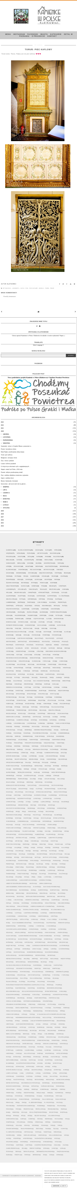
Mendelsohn (39, 955)
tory (59, 1125)
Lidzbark (25, 949)
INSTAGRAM (19, 34)
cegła (27, 749)
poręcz (17, 628)
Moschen (41, 805)
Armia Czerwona (44, 883)
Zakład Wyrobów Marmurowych (41, 1020)
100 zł (26, 877)
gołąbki (17, 847)
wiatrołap (9, 1135)
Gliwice (34, 609)
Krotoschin (10, 641)
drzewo (25, 844)
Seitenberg (46, 821)
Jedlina (8, 932)
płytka (58, 615)
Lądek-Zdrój (45, 801)
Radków (9, 988)
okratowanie (28, 1092)
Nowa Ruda (10, 730)
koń (53, 1066)
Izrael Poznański (59, 792)
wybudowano (34, 1141)
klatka (66, 632)
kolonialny (10, 674)
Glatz (48, 618)
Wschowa (39, 645)
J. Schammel (50, 926)
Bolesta (19, 896)
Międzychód (65, 958)
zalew (65, 1145)
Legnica (37, 579)
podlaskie (33, 860)
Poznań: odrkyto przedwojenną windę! (12, 472)
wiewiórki (60, 867)
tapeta (27, 667)
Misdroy (51, 690)
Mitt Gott (43, 958)
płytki (17, 576)
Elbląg (54, 684)
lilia (40, 756)
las (21, 1073)
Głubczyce (61, 788)
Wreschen (55, 667)
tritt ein (39, 1128)
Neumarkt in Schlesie (23, 968)
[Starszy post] (75, 311)
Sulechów (9, 700)
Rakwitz (30, 988)
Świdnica (18, 618)
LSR (27, 945)
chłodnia (21, 1037)
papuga (58, 1096)
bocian (41, 1030)
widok (51, 867)
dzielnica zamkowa (49, 1043)
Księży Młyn (10, 945)
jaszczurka (54, 1057)
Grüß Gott (23, 919)
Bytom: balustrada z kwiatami (9, 481)
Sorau (8, 615)
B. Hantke (36, 886)
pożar (18, 1109)
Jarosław (9, 654)
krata (35, 851)
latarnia (29, 1073)
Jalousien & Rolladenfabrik (15, 929)
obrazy (8, 628)
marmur (30, 854)
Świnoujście (22, 779)
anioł (45, 1024)
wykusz (57, 1141)
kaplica (31, 1060)
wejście (33, 707)
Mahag (55, 801)
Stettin (57, 573)
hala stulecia (28, 1053)
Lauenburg (30, 723)
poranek (9, 1109)
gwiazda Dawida (11, 752)
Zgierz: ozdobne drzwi (7, 478)
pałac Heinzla (47, 1099)
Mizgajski (53, 958)
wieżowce (9, 870)
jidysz (39, 752)
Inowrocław (22, 622)
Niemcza (46, 968)
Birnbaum (19, 893)
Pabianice (31, 811)
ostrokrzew (29, 1096)
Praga (21, 697)
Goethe (31, 916)
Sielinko (20, 998)
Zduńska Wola (21, 837)
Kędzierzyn (10, 798)
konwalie (29, 1066)
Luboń (53, 949)
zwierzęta (9, 710)
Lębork (49, 723)
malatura (20, 664)
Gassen (43, 913)
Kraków (28, 566)
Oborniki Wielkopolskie (42, 730)
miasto (8, 759)
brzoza (25, 1034)
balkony (9, 671)
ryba (7, 1115)
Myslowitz (19, 694)
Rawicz (17, 818)
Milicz (32, 805)
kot (26, 648)
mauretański (41, 854)
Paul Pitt (23, 978)
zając (40, 775)
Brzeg (66, 648)
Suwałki (9, 1007)
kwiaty (20, 556)
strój (47, 1122)
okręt (49, 1092)
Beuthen (24, 582)
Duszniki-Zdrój (36, 903)
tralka (42, 589)
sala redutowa (53, 1115)
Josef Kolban (49, 932)
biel (64, 1027)
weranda (57, 1132)
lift (54, 1073)
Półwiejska (47, 815)
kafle (23, 288)
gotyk (8, 847)
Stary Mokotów (39, 998)
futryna (9, 1050)
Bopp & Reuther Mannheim (34, 896)
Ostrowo (55, 641)
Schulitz (35, 994)
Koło (65, 939)
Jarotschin (26, 795)
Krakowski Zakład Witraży (15, 632)
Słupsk (57, 599)
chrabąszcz (10, 1037)
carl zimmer (48, 1034)
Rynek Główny (58, 818)
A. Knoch (47, 877)
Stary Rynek (39, 736)
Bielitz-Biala (53, 589)
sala (7, 769)
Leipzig (8, 949)
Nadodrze (36, 965)
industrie (26, 1057)
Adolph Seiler (49, 779)
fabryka (9, 703)
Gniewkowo (22, 916)
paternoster (22, 860)
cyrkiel (25, 671)
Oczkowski (9, 975)
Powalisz (50, 981)
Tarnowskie (44, 739)
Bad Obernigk (10, 890)
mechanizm (38, 1079)
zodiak (45, 1148)
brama (66, 573)
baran (49, 1027)
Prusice (26, 815)
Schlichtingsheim (12, 994)
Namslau (47, 965)
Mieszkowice (22, 805)
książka (47, 1070)
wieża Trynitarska (57, 772)
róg (22, 1115)
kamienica (9, 550)
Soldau (8, 824)
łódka (55, 775)
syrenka (9, 1125)
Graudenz (54, 609)
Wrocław (47, 560)
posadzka (9, 556)
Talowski (56, 1007)
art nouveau (7, 288)
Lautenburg (63, 945)
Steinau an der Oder (13, 1001)
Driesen (37, 684)
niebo (26, 1089)
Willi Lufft (46, 1017)
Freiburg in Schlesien (13, 687)
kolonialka (54, 671)
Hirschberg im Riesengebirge (55, 651)
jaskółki (64, 645)
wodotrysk (27, 1138)
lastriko (32, 756)
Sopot (41, 599)
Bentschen (32, 710)
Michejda (51, 955)
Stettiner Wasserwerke (31, 1001)
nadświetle (49, 674)
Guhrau (33, 919)
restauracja (20, 864)
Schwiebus (45, 994)
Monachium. (20, 962)
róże (29, 1115)
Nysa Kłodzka (37, 971)
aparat (60, 1024)
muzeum (39, 674)
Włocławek (41, 625)
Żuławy (41, 873)
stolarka (21, 589)
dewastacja (50, 1037)
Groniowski (46, 687)
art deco (18, 841)
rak (7, 1112)
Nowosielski (24, 971)
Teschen (29, 645)
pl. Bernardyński (34, 1102)
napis (38, 556)
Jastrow (51, 929)
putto (16, 677)
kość (26, 1070)
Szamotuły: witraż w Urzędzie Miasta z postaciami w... (16, 446)
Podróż (55, 654)
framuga (58, 844)
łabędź (41, 870)
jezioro (55, 847)
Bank (32, 890)
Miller (26, 958)
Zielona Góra (10, 599)
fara (49, 844)
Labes (8, 723)
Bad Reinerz (23, 890)
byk (39, 1034)
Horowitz (21, 926)
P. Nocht (55, 975)
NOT (50, 962)
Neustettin (54, 726)
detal (29, 556)
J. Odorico (39, 926)
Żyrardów (51, 873)
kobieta (34, 586)
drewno (38, 566)
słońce (51, 648)
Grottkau (36, 716)
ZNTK (16, 1020)
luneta (28, 1076)
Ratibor (8, 818)
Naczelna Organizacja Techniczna (17, 965)
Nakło (8, 726)
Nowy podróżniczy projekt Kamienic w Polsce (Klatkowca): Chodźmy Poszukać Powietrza (38, 377)
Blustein (61, 893)
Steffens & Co (53, 998)
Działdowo (22, 788)
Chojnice (31, 713)
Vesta (31, 1014)
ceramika (34, 841)
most (16, 857)
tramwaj (43, 677)
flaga (48, 1047)
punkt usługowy (12, 766)
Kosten (57, 939)
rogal (23, 1112)
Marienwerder (30, 690)
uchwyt (63, 1128)
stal (66, 1119)
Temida (65, 1007)
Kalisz (51, 602)
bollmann (51, 1030)
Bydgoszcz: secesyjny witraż (9, 458)
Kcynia (56, 935)
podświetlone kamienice (25, 1105)
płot (63, 605)
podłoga (43, 582)
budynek (47, 632)
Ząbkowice (41, 837)
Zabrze (51, 625)
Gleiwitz (24, 609)
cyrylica (46, 661)
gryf (36, 605)
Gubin (64, 687)
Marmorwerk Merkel (34, 952)
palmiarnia (48, 1096)
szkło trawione (11, 586)
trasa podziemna (26, 1128)
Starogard (51, 824)
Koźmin (61, 720)
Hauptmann (50, 922)
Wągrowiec (50, 834)
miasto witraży (20, 759)
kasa (39, 1060)
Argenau (32, 883)
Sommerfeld (27, 736)
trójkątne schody (24, 772)
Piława (55, 978)
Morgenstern (32, 962)
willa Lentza (20, 870)
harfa (39, 1053)
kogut (63, 752)
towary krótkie (11, 1128)
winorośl (9, 775)
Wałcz (47, 831)
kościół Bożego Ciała (13, 1070)
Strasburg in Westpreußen (15, 1004)
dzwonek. (63, 1043)
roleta (47, 766)
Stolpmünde (47, 1001)
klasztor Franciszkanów (25, 1063)
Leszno (40, 622)
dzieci (34, 844)
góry (25, 847)
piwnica (35, 762)
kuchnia (52, 851)
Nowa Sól (46, 654)
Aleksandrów (11, 880)
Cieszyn (52, 628)
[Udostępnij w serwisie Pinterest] (74, 284)
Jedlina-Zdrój (19, 932)
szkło (19, 579)
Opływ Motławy (33, 975)
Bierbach (9, 893)
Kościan (18, 942)
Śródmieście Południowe (44, 1151)
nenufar (60, 674)
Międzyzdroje (62, 690)
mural (26, 635)
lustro (37, 1076)
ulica (63, 592)
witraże (19, 553)
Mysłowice (30, 694)
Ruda (35, 818)
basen (57, 1027)
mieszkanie (32, 759)
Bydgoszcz (17, 566)
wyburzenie (47, 1141)
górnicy (24, 752)
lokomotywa (10, 854)
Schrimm (57, 697)
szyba (51, 769)
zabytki (28, 1145)
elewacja (24, 586)
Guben (56, 687)
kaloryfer (9, 664)
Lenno (16, 949)
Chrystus (44, 900)
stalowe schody (11, 609)
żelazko (9, 877)
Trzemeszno (37, 1011)
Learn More (56, 1185)
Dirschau (50, 713)
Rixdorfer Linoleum (53, 988)
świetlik (30, 602)
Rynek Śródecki (50, 991)
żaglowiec (16, 681)
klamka (18, 648)
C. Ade (8, 900)
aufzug (21, 1027)
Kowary (52, 720)
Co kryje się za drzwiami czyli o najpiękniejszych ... (16, 466)
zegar (24, 1148)
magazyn (53, 1076)
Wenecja (9, 1017)
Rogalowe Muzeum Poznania (31, 991)
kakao (23, 1060)
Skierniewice (58, 821)
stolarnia (20, 1122)
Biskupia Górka (54, 710)
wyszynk (9, 1145)
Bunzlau (21, 713)
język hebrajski (11, 1060)
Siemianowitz (47, 658)
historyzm (56, 632)
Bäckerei (48, 782)
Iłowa (8, 795)
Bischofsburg (31, 893)
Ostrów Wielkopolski (57, 612)
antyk (52, 1024)
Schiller (62, 991)
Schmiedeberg (63, 733)
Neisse (16, 726)
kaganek (64, 847)
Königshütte (42, 592)
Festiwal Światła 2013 (30, 909)
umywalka (27, 1132)
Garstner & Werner (30, 913)
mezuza (30, 664)
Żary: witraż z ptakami (7, 460)
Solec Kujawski (28, 824)
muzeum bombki (57, 1083)
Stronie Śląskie (38, 828)
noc (41, 759)
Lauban (56, 798)
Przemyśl (61, 602)
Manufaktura (18, 952)
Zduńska (9, 837)
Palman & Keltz (11, 978)
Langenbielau (18, 723)
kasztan (9, 851)
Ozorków (46, 975)
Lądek (35, 801)
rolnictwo (52, 1112)
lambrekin (9, 602)
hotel (39, 847)
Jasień (43, 929)
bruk (17, 671)
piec (27, 288)
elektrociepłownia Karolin (15, 1047)
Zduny (60, 834)
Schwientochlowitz (59, 994)
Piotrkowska (10, 697)
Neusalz (44, 726)
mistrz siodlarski (62, 1079)
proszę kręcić (52, 1109)
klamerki (9, 1063)
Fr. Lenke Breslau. (57, 909)
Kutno (20, 945)
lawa (37, 1073)
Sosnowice (40, 824)
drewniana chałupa (39, 749)
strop (29, 1122)
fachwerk (53, 749)
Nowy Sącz (53, 694)
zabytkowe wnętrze (24, 638)
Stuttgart (51, 1004)
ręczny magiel (39, 1115)
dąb (67, 700)
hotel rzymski (61, 1053)
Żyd (39, 779)
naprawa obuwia (46, 1086)
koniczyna (56, 1063)
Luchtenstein (63, 949)
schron (30, 1119)
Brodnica (50, 896)
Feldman (60, 906)
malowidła (54, 553)
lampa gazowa (11, 1073)
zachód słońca (29, 775)
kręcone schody (44, 573)
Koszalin (27, 654)
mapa (8, 1079)
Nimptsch (55, 968)
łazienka (51, 870)
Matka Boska (10, 955)
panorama (35, 635)
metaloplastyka (55, 854)
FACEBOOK (32, 34)
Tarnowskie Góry (58, 739)
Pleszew (26, 733)
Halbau (8, 792)
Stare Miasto (10, 661)
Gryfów (53, 916)
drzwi (38, 560)
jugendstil (16, 288)
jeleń (64, 1057)
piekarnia (61, 664)
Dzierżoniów (20, 651)
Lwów (8, 952)
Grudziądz (9, 612)
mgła (66, 854)
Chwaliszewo (43, 785)
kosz (47, 1066)
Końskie (9, 942)
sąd (58, 769)
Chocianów (31, 785)
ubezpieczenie (40, 867)
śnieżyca (18, 1155)
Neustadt (45, 641)
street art (18, 867)
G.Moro (8, 913)
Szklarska (61, 828)
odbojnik (46, 703)
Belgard (60, 779)
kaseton (48, 1060)
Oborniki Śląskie (61, 971)
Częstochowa (37, 618)
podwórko (22, 569)
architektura (48, 563)
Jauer (54, 716)
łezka (62, 1148)
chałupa (44, 841)
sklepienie (16, 769)
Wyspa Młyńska (46, 746)
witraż (56, 550)
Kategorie (56, 34)
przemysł (9, 864)
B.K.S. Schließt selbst (40, 681)
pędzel (63, 1109)
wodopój (16, 1138)
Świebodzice (21, 710)
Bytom (33, 582)
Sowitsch (58, 658)
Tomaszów (17, 743)
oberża (33, 1089)
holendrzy (49, 1053)
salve (8, 667)
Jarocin (16, 795)
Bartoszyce (54, 890)
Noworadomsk (11, 971)
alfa (37, 1024)
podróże (45, 635)
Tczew (8, 743)
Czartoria (54, 900)
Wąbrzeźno (39, 834)
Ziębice (48, 645)
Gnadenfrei (10, 916)
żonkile (59, 1155)
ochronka (43, 1089)
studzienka (56, 635)
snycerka (31, 573)
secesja (41, 288)
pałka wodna (59, 1099)
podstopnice (45, 860)
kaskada (58, 1060)
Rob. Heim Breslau (12, 991)
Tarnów (8, 605)
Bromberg (63, 566)
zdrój (66, 677)
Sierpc (17, 736)
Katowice (40, 596)
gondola (56, 1050)
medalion (49, 1079)
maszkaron (29, 703)
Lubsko (40, 723)
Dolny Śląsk (10, 788)
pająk (39, 1096)
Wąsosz (8, 1020)
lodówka (9, 1076)
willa (8, 592)
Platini (21, 981)
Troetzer (26, 1011)
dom (54, 661)
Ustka (24, 1014)
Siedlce (8, 736)
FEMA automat (22, 906)
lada (23, 756)
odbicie (53, 1089)
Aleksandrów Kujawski (27, 880)
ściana (30, 596)
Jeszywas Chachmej (34, 932)
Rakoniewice (19, 988)
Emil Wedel (9, 906)
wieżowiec (41, 1135)
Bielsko (51, 586)
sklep (37, 563)
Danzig (28, 579)
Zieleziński (60, 1020)
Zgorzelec (35, 661)
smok (25, 769)
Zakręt (24, 1020)
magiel (21, 854)
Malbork (64, 801)
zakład (56, 1145)
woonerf (23, 1141)
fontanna (57, 1047)
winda (60, 563)
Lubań (20, 801)
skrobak (48, 1119)
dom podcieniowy (12, 1040)
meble (18, 635)
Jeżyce (18, 654)
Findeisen (44, 909)
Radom (52, 582)
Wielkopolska (23, 661)
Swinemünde (10, 739)
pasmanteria (23, 1099)
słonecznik (10, 772)
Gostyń (35, 687)
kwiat (29, 563)
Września (66, 667)
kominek (9, 635)
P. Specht (64, 975)
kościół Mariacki (12, 756)
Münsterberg (33, 641)
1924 (39, 877)
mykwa (25, 1086)
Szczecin (9, 573)
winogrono (44, 707)
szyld (43, 648)
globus (46, 1050)
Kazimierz (52, 795)
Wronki (34, 746)
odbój (62, 1089)
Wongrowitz (10, 834)
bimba (19, 749)
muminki (45, 1083)
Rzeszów (46, 667)
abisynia (9, 1024)
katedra (9, 648)
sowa (33, 769)
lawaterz (46, 1073)
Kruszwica (62, 942)
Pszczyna (36, 815)
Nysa (19, 730)
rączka (38, 864)
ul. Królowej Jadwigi (13, 1132)
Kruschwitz (51, 942)
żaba (51, 1155)
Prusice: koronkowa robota (8, 449)
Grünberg (31, 599)
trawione (29, 867)
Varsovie (60, 743)
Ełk (31, 788)
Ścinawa (9, 1151)
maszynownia (18, 1079)
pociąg (44, 762)
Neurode (25, 726)
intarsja (36, 1057)
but (33, 1034)
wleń (8, 1138)
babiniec (40, 1027)
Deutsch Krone (56, 785)
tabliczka (32, 589)
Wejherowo (56, 831)
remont (15, 1112)
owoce (8, 677)
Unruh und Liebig (12, 1014)
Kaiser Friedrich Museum (27, 935)
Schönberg (10, 998)
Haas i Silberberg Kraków (21, 922)
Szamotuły (20, 700)
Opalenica (20, 975)
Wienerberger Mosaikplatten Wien (27, 1017)
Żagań (32, 779)
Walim (39, 831)
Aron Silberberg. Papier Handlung (17, 886)
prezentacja (28, 1109)
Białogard (9, 782)
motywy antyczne (49, 857)
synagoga (42, 769)
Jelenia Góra (31, 612)
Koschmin (42, 720)
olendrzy (58, 1092)
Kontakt (52, 36)
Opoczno (40, 808)
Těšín (61, 1011)
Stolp (49, 599)
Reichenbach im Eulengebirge (16, 658)
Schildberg (10, 821)
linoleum (62, 1073)
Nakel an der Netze (62, 723)
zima (36, 628)
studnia (54, 592)
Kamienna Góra (22, 720)
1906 (32, 877)
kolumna (19, 851)
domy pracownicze (12, 844)
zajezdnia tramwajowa (42, 1145)
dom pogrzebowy (27, 1040)
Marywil (42, 690)
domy (64, 1040)
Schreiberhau (22, 821)
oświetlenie (63, 857)
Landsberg (9, 589)
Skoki (29, 998)
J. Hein (30, 926)
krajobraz (45, 605)
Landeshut (46, 798)
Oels (55, 730)
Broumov (60, 896)
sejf (46, 864)
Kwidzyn (18, 690)
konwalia (19, 1066)
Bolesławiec (10, 713)
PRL (23, 811)
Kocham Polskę (35, 939)
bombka (61, 1030)
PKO (17, 811)
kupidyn (56, 1070)
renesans (38, 766)
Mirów (34, 958)
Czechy (64, 900)
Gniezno (43, 609)
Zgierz (31, 837)
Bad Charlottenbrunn (51, 886)
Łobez (48, 775)
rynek (17, 707)
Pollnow (40, 981)
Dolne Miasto (62, 713)
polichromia (64, 703)
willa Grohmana (54, 1135)
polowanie (60, 1105)
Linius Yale (36, 949)
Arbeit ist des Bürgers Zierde (16, 883)
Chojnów (41, 713)
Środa (17, 1151)
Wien (65, 831)
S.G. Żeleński (63, 596)
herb (55, 645)
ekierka (43, 671)
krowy (43, 851)
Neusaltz (35, 726)
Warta (8, 746)
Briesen (29, 782)
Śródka (60, 870)
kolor (47, 1063)
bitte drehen (10, 1030)
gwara (18, 1053)
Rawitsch (27, 818)
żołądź (17, 877)
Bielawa (42, 710)
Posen (47, 556)
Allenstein (9, 596)
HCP (7, 922)
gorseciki (62, 661)
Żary (27, 618)
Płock (29, 697)
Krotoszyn (21, 641)
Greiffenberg (42, 916)
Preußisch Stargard (13, 815)
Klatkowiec (10, 569)
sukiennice (56, 1122)
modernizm (20, 573)
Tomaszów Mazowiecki (32, 743)
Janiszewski (33, 929)
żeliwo (54, 576)
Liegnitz (47, 579)
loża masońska (51, 756)
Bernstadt (55, 681)
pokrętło (50, 1105)
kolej (39, 1063)
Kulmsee (9, 690)
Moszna (50, 805)
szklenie (25, 677)
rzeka (31, 864)
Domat (15, 903)
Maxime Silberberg (25, 955)
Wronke (25, 746)
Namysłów (57, 965)
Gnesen (30, 651)
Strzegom (50, 828)
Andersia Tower (44, 880)
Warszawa (9, 563)
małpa (29, 1079)
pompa (52, 762)
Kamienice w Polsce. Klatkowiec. (24, 1175)
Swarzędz (59, 736)
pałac (27, 762)
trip (51, 677)
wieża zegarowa (29, 1135)
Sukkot (60, 1004)
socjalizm (58, 1119)
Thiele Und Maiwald (12, 1011)
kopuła (39, 1066)
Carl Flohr (41, 602)
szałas (18, 1125)
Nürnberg (48, 971)
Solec (17, 824)
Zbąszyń (41, 700)
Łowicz (54, 1148)
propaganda (40, 1109)
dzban (37, 1043)
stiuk (66, 615)
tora (52, 1125)
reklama (9, 560)
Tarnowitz (32, 739)
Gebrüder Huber (54, 913)
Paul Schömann (35, 978)
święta (33, 873)
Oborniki (30, 808)
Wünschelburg (59, 1017)
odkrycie (9, 1092)
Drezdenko (27, 684)
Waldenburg (19, 615)
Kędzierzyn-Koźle (23, 798)
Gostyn (26, 687)
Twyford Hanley (50, 1011)
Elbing (46, 684)
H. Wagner (62, 919)
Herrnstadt (10, 926)
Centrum (9, 651)
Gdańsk (63, 576)
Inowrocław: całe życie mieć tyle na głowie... (14, 484)
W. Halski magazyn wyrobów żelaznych (50, 1014)
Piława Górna (10, 981)
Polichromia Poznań (39, 733)
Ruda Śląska (45, 818)
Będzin (8, 684)
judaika (44, 576)
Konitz (33, 720)
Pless (40, 811)
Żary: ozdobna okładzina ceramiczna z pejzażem (14, 475)
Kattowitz (51, 596)
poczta (58, 1102)
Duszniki (24, 903)
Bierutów (65, 681)
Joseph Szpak (62, 932)
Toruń (52, 288)
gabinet (18, 1050)
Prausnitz (49, 811)
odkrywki (51, 664)
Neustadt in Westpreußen (15, 808)
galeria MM (28, 1050)
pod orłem (9, 1105)
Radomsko (38, 697)
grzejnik (9, 1053)
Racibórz (57, 815)
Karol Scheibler (44, 935)
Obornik (27, 730)
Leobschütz (10, 801)
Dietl (8, 903)
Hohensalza (10, 622)
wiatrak (45, 772)
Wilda (38, 632)
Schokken (25, 994)
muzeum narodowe (12, 1086)
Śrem (7, 681)
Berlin (44, 628)
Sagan (52, 733)
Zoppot (42, 615)
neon (18, 1089)
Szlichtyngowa (36, 1007)
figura (39, 1047)
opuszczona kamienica (13, 762)
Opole (49, 622)
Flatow (38, 788)
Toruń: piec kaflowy (6, 455)
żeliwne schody (11, 582)
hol (31, 752)
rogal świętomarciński (37, 1112)
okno (56, 579)
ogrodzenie (50, 759)
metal (56, 605)
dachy (60, 700)
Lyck (27, 801)
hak (32, 847)
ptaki (43, 586)
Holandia (18, 792)
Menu (8, 34)
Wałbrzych (31, 615)
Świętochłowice (62, 1151)
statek (62, 864)
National (9, 968)
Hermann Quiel (63, 922)
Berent (64, 890)
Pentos (46, 978)
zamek (58, 677)
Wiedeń (16, 746)
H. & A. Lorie (51, 919)
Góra (42, 919)
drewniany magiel (12, 1043)
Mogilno (9, 962)
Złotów (8, 841)
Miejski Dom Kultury (13, 958)
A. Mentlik (57, 877)
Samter (48, 697)
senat (39, 1119)
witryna (36, 667)
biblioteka (9, 749)
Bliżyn (52, 893)
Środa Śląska (28, 1151)
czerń (41, 1037)
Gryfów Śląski (11, 919)
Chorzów (31, 592)
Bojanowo (9, 896)
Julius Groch (10, 935)
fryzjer (63, 749)
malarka (63, 1076)
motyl (37, 857)
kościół (20, 674)
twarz (47, 1128)
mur (38, 703)
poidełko (56, 860)
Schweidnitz (29, 625)
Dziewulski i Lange (12, 716)
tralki (34, 677)
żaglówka (62, 873)
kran (27, 851)
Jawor (62, 716)
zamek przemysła (12, 1148)
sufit (18, 560)
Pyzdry (58, 985)
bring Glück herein (12, 1034)
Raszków (40, 988)
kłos (60, 851)
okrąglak (39, 1092)
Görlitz (39, 651)
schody (57, 560)
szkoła (24, 707)
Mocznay (9, 694)
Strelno (31, 1004)
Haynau (46, 716)
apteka (18, 605)
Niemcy (36, 968)
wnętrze (9, 553)
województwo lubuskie (42, 1138)
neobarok (59, 1086)
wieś (18, 1135)
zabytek (19, 1145)
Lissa (30, 632)
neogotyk (9, 1089)
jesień (47, 847)
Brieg (59, 648)
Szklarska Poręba (12, 831)
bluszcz (32, 1030)
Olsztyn (20, 596)
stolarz (9, 867)
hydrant (16, 1057)
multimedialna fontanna (29, 1083)
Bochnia (20, 782)
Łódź (7, 566)
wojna (56, 1138)
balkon (27, 605)
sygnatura (10, 638)
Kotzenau (62, 795)
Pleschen (17, 733)
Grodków (25, 716)
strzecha (38, 1122)
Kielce (32, 622)
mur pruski (40, 664)
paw (54, 703)
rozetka (63, 1112)
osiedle (8, 1096)
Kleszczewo (22, 939)
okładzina (61, 759)
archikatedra (11, 1027)
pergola (9, 1102)
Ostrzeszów (61, 808)
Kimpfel (65, 935)
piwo (23, 1102)
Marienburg (10, 805)
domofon (55, 1040)
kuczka (29, 674)
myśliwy (34, 1086)
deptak (34, 671)
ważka (36, 772)
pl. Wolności (48, 1102)
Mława (43, 962)
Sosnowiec (19, 645)
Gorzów (61, 586)
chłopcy (53, 841)
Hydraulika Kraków (43, 792)
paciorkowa (10, 860)
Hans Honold (38, 922)
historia (18, 703)
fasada (31, 1047)
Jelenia (20, 612)
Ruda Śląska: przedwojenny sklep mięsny (12, 452)
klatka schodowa (24, 550)
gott (64, 1050)
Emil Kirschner (63, 903)
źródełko (36, 1155)
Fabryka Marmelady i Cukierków (42, 906)
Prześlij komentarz (10, 296)
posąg (65, 860)
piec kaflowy (33, 288)
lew (50, 615)
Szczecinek (22, 739)
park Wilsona (10, 1099)
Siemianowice (34, 658)
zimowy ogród (34, 1148)
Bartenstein (42, 890)
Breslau (20, 563)
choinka (59, 1034)
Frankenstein (49, 788)
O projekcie (38, 36)
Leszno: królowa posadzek (8, 463)
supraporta (18, 667)
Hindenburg (58, 618)
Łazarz (8, 618)
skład (54, 864)
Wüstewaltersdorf (24, 834)
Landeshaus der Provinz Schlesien (44, 945)
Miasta (44, 34)
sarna (22, 1119)
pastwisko (34, 1099)
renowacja (27, 628)
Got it (64, 1185)
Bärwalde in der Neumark (15, 785)
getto (67, 844)
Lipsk (45, 949)
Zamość (57, 746)
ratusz (8, 707)
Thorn (47, 288)
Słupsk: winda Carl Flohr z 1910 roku (11, 469)
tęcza (55, 1128)
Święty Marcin (22, 873)
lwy (44, 1076)
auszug (30, 1027)
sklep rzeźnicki (50, 566)
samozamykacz (11, 1119)
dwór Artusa (26, 1043)
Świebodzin (10, 873)
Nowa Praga (42, 694)
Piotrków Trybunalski (13, 625)
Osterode (50, 808)
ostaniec (18, 1096)
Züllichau (51, 700)
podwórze (9, 579)
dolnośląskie (62, 1037)
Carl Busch (17, 900)
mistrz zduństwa (12, 1083)
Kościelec (28, 942)
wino (65, 1135)
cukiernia (31, 1037)
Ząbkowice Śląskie (54, 837)
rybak (15, 1115)
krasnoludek (36, 1070)
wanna (37, 1132)
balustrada (57, 556)
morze (8, 857)
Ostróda (9, 811)
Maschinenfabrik (51, 952)
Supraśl (49, 736)
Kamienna (9, 720)
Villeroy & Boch (27, 831)
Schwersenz (35, 821)
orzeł (67, 1092)
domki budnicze (42, 1040)
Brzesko (38, 782)
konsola (9, 1066)
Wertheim (31, 700)
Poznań (29, 553)
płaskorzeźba (26, 766)
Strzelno (41, 1004)
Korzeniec (47, 939)
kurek (65, 1070)
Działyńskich (49, 903)
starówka (9, 1122)
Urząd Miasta (48, 743)
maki (61, 756)
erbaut (41, 844)
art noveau (41, 553)
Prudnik (9, 645)
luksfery (19, 1076)
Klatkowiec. (10, 939)
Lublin (64, 589)
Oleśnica (64, 730)
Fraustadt (49, 638)
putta (21, 599)
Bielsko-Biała (19, 592)
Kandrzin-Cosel (39, 795)
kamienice (33, 576)
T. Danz (47, 1007)
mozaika (34, 648)
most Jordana (26, 857)
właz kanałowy (56, 707)
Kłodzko (43, 612)
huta (7, 1057)
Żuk (44, 1155)
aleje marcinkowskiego (24, 1024)
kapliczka (60, 625)
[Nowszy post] (1, 311)
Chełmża (17, 684)
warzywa (47, 1132)
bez (26, 841)
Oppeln (57, 622)
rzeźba (63, 766)
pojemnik (40, 1105)
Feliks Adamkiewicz (12, 909)
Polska (64, 641)
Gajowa (17, 913)
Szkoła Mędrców (21, 1007)
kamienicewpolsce (51, 752)
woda (18, 775)
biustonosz (22, 1030)
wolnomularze (11, 1141)
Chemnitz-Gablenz (31, 900)
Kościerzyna (39, 942)
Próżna (49, 985)
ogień (18, 1092)
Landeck (36, 798)
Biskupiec (43, 893)
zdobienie (32, 870)
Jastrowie (61, 929)
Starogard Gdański (12, 828)
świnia (26, 1155)
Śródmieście (10, 779)
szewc (26, 1125)
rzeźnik (20, 602)
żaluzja (26, 681)
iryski (45, 1057)
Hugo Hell (28, 792)
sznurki (34, 1125)
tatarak (44, 1125)
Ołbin (8, 733)
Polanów (30, 981)
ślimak (8, 1155)
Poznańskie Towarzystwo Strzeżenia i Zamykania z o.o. (24, 985)
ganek (38, 1050)
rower (55, 766)
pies (17, 1102)
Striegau (26, 828)
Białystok (38, 638)
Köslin (36, 654)
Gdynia (58, 638)
